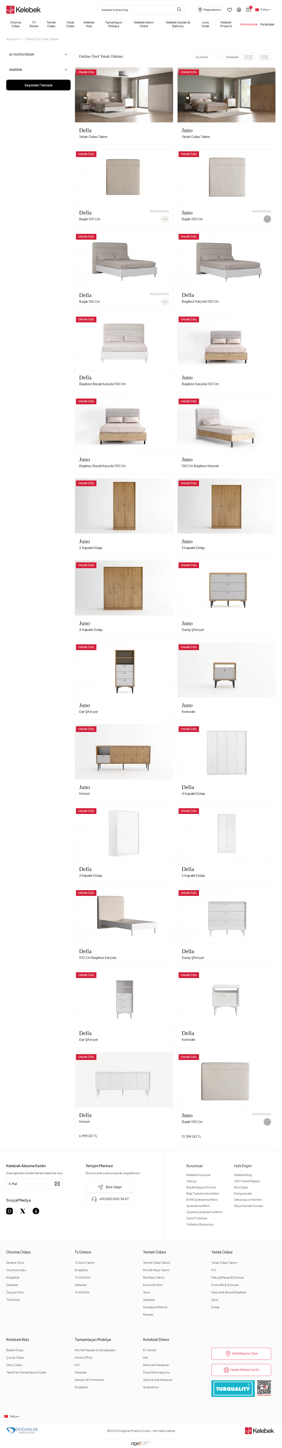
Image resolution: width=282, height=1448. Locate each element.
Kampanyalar (243, 1193)
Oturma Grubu (16, 1270)
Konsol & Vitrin (153, 1285)
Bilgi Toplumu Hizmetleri (202, 1193)
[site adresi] (24, 10)
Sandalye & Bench (155, 1307)
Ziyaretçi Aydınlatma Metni (204, 1212)
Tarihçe (191, 1181)
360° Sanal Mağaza (247, 1181)
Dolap (215, 1307)
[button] (248, 9)
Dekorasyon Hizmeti (248, 1199)
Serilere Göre (15, 1262)
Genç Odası (14, 1365)
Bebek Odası (15, 1350)
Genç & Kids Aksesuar (157, 1380)
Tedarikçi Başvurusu (199, 1224)
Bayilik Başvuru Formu (201, 1187)
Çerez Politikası (196, 1218)
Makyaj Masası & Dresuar (227, 1277)
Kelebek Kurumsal (198, 1175)
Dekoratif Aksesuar (156, 1365)
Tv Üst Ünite (82, 1277)
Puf (213, 1270)
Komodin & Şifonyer (225, 1285)
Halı (145, 1357)
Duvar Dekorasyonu (156, 1372)
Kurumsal (194, 1165)
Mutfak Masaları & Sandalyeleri (95, 1350)
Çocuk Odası (15, 1357)
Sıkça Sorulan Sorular (248, 1206)
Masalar (148, 1314)
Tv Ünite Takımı (85, 1262)
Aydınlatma (151, 1387)
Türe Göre (13, 1299)
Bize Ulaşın (241, 1187)
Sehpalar (12, 1285)
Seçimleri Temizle (38, 85)
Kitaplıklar (13, 1277)
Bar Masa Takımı (154, 1277)
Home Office (83, 1357)
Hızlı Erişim (243, 1165)
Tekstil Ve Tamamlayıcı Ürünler (26, 1372)
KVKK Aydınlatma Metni (202, 1199)
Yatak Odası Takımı (224, 1262)
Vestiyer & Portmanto (89, 1380)
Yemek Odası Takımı (156, 1262)
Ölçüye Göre (15, 1292)
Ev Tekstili (149, 1350)
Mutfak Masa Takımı (156, 1270)
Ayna (146, 1292)
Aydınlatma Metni (198, 1206)
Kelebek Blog (243, 1175)
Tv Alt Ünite (82, 1292)
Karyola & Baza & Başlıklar (228, 1292)
